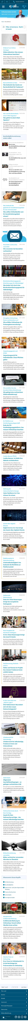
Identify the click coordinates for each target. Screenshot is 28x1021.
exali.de (14, 6)
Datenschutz (4, 1009)
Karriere (3, 994)
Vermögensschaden (10, 897)
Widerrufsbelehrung (6, 1013)
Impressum (4, 1002)
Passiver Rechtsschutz (10, 892)
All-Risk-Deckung (9, 882)
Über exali (3, 991)
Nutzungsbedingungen (6, 1005)
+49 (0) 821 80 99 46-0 (20, 1)
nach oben (23, 987)
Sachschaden (8, 895)
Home (3, 21)
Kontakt (3, 998)
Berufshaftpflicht (9, 885)
